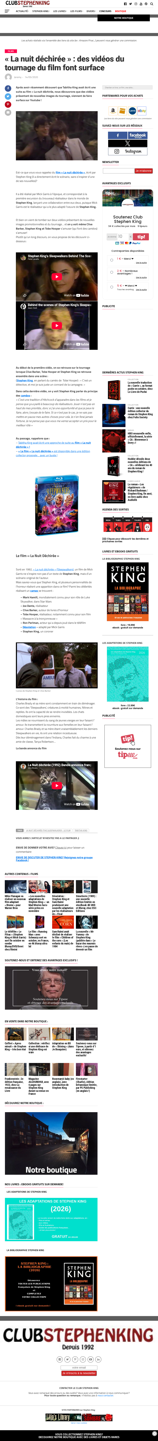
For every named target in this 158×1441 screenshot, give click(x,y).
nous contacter (105, 1395)
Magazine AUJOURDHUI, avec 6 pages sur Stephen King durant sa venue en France (39, 1086)
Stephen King (40, 11)
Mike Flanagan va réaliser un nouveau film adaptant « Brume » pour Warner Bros (15, 902)
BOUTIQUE (120, 11)
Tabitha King (81, 830)
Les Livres (59, 11)
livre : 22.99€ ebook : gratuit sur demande (127, 706)
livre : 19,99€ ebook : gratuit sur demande (127, 626)
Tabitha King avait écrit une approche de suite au (53, 444)
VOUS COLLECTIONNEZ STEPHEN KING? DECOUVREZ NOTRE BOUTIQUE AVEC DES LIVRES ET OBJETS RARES (79, 1435)
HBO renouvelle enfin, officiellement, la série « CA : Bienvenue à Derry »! (140, 438)
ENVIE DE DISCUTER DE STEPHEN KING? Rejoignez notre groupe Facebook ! (54, 858)
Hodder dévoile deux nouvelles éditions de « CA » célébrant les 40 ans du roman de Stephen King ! (140, 465)
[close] (154, 1433)
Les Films (76, 11)
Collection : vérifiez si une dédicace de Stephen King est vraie (39, 1048)
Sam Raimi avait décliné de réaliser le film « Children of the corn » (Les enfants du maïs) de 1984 (62, 939)
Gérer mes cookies (79, 1422)
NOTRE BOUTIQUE (123, 18)
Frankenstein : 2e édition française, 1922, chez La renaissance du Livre (14, 1084)
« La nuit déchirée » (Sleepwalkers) (53, 569)
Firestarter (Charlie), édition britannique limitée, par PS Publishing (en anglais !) (86, 1084)
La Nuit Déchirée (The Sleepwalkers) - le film (48, 830)
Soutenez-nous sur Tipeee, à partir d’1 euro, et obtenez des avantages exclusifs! (86, 1049)
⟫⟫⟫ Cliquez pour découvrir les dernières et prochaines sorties (125, 540)
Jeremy (17, 77)
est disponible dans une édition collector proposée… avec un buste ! (53, 453)
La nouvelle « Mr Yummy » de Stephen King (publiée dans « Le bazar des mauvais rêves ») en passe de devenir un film (87, 940)
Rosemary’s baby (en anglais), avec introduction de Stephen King (63, 1083)
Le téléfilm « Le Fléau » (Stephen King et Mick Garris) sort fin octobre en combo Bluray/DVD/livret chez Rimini (15, 940)
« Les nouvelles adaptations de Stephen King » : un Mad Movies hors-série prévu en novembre (39, 904)
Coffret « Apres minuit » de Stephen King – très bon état (15, 1046)
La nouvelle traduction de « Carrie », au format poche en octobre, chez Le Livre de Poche (140, 387)
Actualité (22, 11)
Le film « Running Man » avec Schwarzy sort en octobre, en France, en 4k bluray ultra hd (39, 939)
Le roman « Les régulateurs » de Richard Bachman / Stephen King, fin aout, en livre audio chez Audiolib (140, 492)
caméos (25, 395)
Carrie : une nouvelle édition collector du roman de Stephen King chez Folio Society (140, 412)
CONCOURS (105, 11)
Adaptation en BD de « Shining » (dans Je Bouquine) (63, 1046)
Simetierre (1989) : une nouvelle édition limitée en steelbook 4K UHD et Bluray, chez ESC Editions (86, 904)
